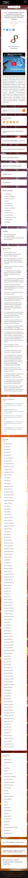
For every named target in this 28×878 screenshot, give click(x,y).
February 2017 (7, 738)
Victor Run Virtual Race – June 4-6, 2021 (13, 842)
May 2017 (6, 729)
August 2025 (7, 475)
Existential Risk (8, 219)
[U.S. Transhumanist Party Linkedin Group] (11, 122)
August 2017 (7, 721)
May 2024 (6, 511)
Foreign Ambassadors (9, 782)
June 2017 (6, 727)
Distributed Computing (9, 776)
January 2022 (7, 571)
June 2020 (6, 625)
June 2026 (6, 449)
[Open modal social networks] (13, 30)
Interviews (6, 793)
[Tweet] (7, 30)
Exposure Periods (8, 779)
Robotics (7, 201)
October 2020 (7, 613)
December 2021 (8, 574)
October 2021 (7, 579)
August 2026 (7, 443)
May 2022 (6, 562)
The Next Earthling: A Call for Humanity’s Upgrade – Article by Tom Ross (13, 346)
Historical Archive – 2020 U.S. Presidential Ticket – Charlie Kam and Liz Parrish (14, 851)
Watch (4, 76)
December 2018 (8, 676)
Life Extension (8, 194)
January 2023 (7, 545)
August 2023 (7, 528)
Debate (6, 770)
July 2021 (6, 588)
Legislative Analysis (9, 796)
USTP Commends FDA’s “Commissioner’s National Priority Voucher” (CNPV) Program (12, 254)
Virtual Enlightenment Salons (11, 827)
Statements (7, 821)
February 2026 (7, 458)
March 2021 (7, 599)
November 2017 (8, 712)
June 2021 (6, 591)
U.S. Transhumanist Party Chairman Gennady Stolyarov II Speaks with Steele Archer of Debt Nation (14, 15)
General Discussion (8, 785)
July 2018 (6, 690)
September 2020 (8, 616)
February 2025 (7, 486)
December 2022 (8, 548)
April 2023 (6, 537)
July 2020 (6, 622)
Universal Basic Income (10, 217)
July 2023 (6, 531)
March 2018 (7, 701)
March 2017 (7, 735)
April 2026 (6, 455)
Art (5, 765)
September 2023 (8, 526)
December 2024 (8, 492)
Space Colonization (9, 198)
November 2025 (8, 466)
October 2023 (7, 523)
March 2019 (7, 667)
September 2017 (8, 718)
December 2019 (8, 642)
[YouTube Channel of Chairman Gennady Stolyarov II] (14, 122)
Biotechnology (8, 203)
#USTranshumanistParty (10, 234)
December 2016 (8, 744)
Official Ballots (7, 799)
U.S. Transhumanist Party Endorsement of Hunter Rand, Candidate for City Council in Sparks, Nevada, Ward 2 (13, 381)
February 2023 (7, 543)
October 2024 (7, 497)
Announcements (8, 762)
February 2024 (7, 517)
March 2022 (7, 565)
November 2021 (8, 577)
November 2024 (8, 494)
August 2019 (7, 653)
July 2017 (6, 724)
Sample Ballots (7, 816)
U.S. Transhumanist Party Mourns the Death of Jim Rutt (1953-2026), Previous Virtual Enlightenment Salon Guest (14, 298)
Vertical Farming (9, 215)
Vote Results (7, 830)
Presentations (7, 807)
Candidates (7, 768)
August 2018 (7, 687)
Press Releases (7, 810)
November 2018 (8, 678)
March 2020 (7, 633)
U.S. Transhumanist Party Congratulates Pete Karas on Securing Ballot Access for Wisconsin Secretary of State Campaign (14, 280)
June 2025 (6, 477)
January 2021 (7, 605)
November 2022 (8, 551)
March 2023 (7, 540)
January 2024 (7, 520)
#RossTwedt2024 (8, 239)
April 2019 (6, 664)
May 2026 (6, 452)
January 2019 (7, 673)
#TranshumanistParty (9, 236)
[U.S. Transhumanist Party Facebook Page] (4, 122)
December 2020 (8, 608)
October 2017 (7, 715)
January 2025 (7, 489)
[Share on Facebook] (4, 30)
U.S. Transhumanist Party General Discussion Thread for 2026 (13, 405)
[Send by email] (10, 30)
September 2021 (8, 582)
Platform (6, 804)
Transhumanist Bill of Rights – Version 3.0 (14, 140)
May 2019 (6, 661)
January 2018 (7, 707)
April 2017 (6, 732)
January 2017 (7, 741)
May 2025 (6, 480)
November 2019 (8, 645)
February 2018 (7, 704)
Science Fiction (7, 819)
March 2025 (7, 483)
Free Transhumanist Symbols (10, 157)
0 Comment (14, 23)
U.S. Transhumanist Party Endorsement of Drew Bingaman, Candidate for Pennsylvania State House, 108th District (14, 327)
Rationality (7, 222)
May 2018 (6, 695)
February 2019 (7, 670)
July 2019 (6, 656)
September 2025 (8, 472)
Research (6, 813)
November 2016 (8, 746)
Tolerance (6, 824)
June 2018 (6, 693)
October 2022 (7, 554)
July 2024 (6, 506)
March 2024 (7, 514)
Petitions (6, 802)
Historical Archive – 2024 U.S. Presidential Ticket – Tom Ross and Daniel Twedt (12, 862)
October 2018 (7, 681)
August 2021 (7, 585)
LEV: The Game (7, 182)
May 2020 (6, 628)
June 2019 (6, 659)
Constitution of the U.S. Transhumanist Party (13, 131)
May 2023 (6, 534)
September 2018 (8, 684)
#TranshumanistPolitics (10, 238)
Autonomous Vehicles (10, 208)
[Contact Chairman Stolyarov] (17, 122)
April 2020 (6, 630)
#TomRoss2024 (20, 238)
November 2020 (8, 611)
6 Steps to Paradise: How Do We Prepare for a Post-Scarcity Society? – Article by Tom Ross (13, 369)
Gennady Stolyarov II (19, 22)
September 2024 (8, 500)
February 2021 (7, 602)
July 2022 (6, 560)
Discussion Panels (8, 773)
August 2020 (7, 619)
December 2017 (8, 710)
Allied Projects (7, 759)
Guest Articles (7, 787)
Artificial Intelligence (10, 196)
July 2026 (6, 446)
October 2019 (7, 647)
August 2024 (7, 503)
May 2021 (6, 594)
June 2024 (6, 509)
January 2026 (7, 460)
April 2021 (6, 596)
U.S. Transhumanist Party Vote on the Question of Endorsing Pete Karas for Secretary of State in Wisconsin (13, 321)
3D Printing (7, 210)
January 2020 (7, 639)
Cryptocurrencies (9, 212)
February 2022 (7, 568)
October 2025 (7, 469)
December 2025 (8, 463)
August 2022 (7, 557)
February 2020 (7, 636)
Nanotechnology (9, 205)
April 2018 (6, 698)
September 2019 (8, 650)
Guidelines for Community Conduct (12, 165)
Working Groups (8, 833)
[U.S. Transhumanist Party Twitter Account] (7, 122)
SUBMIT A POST (7, 174)
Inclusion (6, 790)
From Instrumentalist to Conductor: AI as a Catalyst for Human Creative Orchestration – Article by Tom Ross (14, 375)
